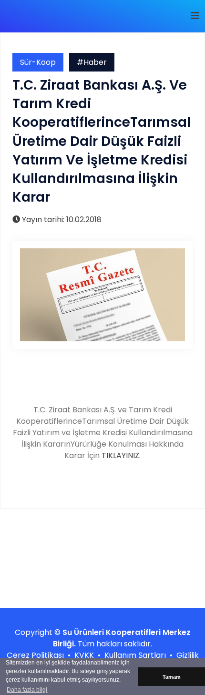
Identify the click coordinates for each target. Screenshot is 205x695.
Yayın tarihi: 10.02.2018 (61, 219)
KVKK (84, 655)
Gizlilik (187, 655)
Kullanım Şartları (135, 655)
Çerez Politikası (35, 655)
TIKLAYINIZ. (121, 455)
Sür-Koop (38, 62)
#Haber (92, 62)
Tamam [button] (172, 677)
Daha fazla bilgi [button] (27, 689)
